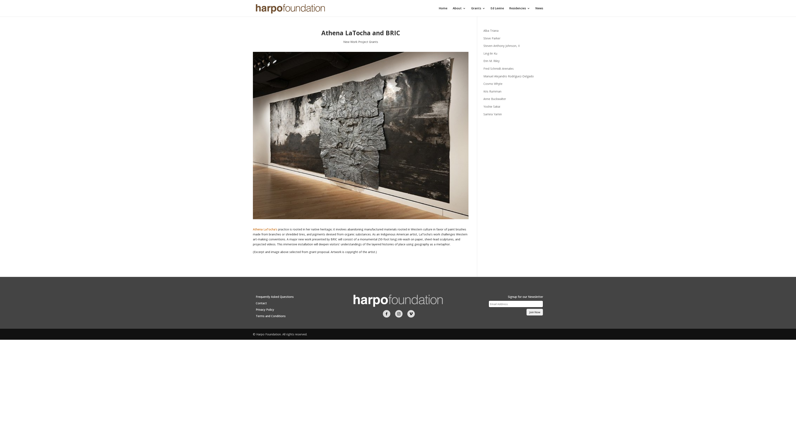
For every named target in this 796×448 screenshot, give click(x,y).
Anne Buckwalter (494, 99)
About (457, 8)
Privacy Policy (265, 310)
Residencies (517, 8)
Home (443, 8)
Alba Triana (491, 31)
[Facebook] (386, 314)
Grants (476, 8)
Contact (261, 303)
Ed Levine (497, 8)
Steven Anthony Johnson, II (501, 46)
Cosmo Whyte (492, 84)
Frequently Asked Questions (275, 297)
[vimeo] (411, 314)
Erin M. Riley (491, 61)
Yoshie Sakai (491, 106)
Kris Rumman (492, 91)
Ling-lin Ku (490, 53)
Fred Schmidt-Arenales (498, 69)
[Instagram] (399, 314)
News (539, 8)
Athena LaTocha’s (265, 229)
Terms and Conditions (271, 316)
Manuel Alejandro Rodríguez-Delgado (508, 76)
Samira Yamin (492, 114)
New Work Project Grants (360, 42)
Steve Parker (491, 38)
